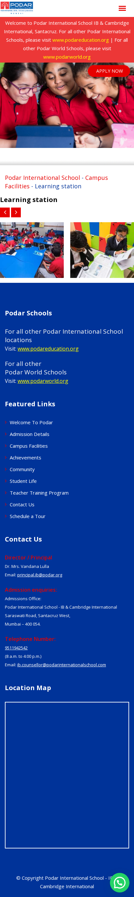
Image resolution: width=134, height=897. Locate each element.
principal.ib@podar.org (39, 575)
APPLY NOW (109, 71)
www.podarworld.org (67, 56)
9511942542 (16, 648)
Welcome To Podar (31, 422)
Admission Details (29, 434)
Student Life (23, 481)
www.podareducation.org (80, 39)
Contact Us (22, 504)
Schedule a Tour (28, 516)
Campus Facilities (29, 445)
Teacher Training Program (39, 492)
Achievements (25, 457)
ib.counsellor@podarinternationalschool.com (61, 665)
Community (22, 469)
